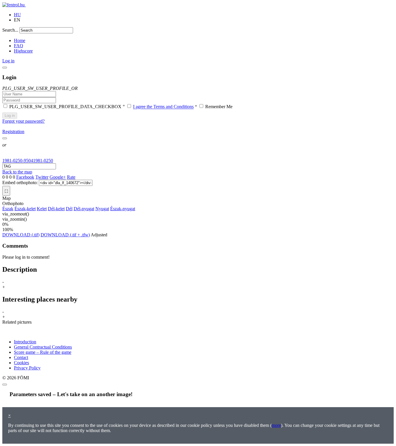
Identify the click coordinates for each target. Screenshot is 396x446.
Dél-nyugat (84, 208)
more (276, 425)
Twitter (41, 177)
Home (19, 40)
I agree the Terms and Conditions (163, 106)
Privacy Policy (27, 367)
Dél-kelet (56, 208)
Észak (7, 208)
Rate (71, 177)
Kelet (42, 208)
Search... (10, 30)
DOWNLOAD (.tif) (20, 234)
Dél (69, 208)
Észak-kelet (25, 208)
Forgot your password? (23, 121)
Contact (21, 357)
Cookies (21, 362)
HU (17, 14)
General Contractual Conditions (43, 347)
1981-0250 (43, 160)
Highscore (23, 50)
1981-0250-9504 (17, 160)
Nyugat (102, 208)
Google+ (58, 177)
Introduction (25, 341)
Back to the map (17, 171)
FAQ (18, 45)
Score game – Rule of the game (42, 352)
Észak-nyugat (122, 208)
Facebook (25, 177)
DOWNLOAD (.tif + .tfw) (65, 234)
